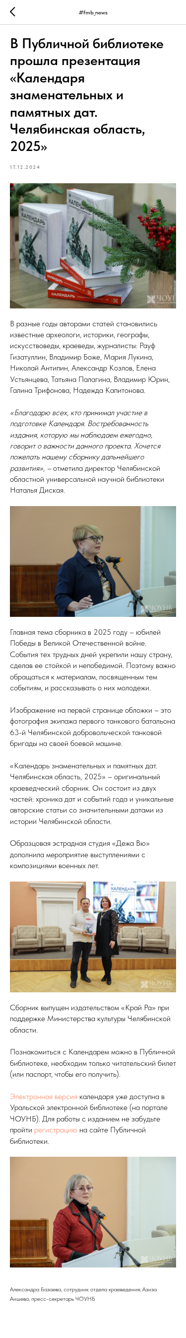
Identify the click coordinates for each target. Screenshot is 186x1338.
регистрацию (55, 1129)
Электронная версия (43, 1096)
